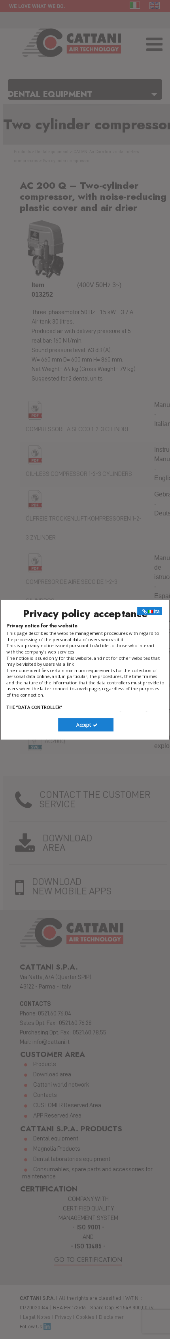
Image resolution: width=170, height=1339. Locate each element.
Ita (156, 611)
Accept (84, 725)
